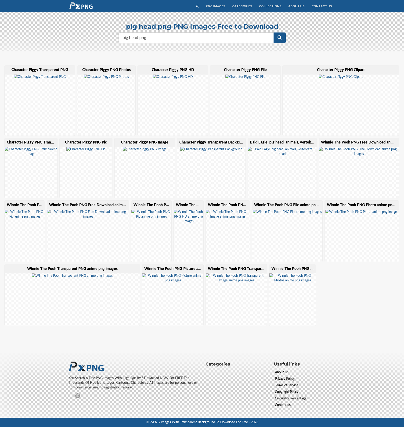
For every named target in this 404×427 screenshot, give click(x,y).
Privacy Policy (285, 378)
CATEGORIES (242, 6)
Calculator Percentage (290, 398)
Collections (270, 6)
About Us (296, 6)
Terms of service (286, 385)
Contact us (283, 405)
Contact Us (321, 6)
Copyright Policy (286, 392)
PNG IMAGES (215, 6)
